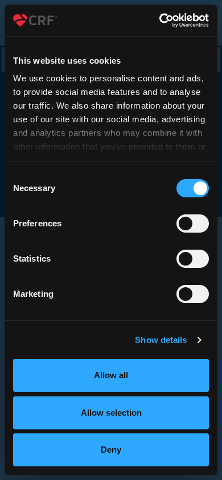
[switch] (192, 223)
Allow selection (111, 412)
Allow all (111, 375)
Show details (161, 340)
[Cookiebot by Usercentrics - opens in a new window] (159, 20)
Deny (111, 449)
